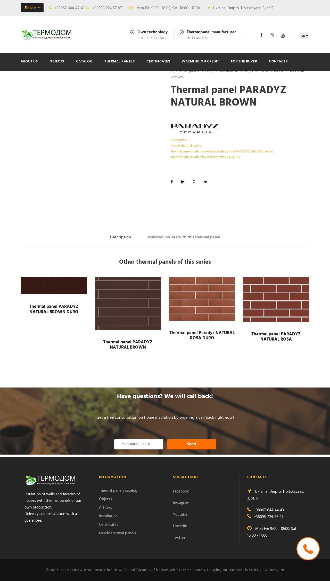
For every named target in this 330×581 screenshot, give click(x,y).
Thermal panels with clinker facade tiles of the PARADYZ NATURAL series (222, 151)
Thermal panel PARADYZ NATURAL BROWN (128, 345)
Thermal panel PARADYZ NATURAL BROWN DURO (54, 309)
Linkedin (180, 526)
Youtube (180, 515)
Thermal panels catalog (193, 71)
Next (167, 114)
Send (191, 444)
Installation (108, 516)
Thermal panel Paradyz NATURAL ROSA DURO (202, 335)
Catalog (84, 61)
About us (29, 61)
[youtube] (283, 35)
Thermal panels (119, 61)
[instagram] (272, 35)
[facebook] (261, 35)
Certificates (158, 61)
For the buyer (244, 61)
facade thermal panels (231, 71)
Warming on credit (200, 61)
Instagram (181, 503)
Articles (105, 508)
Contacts (278, 61)
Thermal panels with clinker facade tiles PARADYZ (206, 157)
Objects (57, 61)
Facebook (181, 491)
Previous (16, 110)
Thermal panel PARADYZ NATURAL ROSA (276, 337)
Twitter (179, 538)
